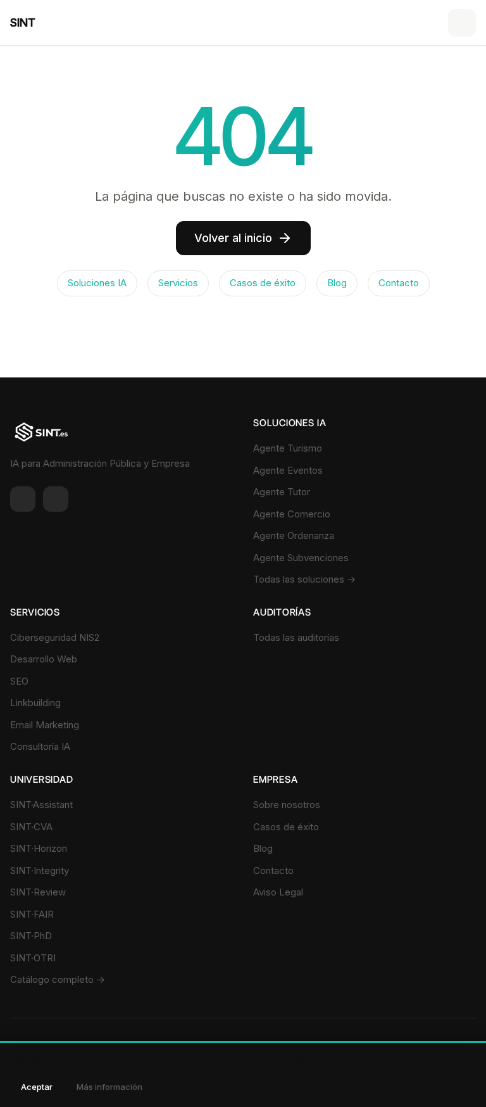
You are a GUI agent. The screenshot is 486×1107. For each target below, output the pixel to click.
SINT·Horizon (38, 848)
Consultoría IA (40, 746)
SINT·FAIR (32, 914)
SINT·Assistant (41, 805)
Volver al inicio (233, 237)
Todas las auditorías (296, 637)
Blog (337, 283)
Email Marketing (44, 725)
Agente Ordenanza (293, 535)
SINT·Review (38, 892)
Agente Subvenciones (301, 558)
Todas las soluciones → (304, 579)
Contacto (398, 283)
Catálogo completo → (57, 979)
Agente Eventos (288, 470)
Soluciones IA (97, 283)
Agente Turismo (287, 448)
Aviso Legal (278, 892)
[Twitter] (55, 499)
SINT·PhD (31, 936)
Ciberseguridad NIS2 (54, 637)
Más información (109, 1087)
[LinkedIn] (22, 499)
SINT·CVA (31, 827)
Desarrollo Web (43, 659)
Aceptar (37, 1087)
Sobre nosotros (286, 805)
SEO (19, 681)
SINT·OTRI (33, 958)
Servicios (178, 283)
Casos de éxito (263, 283)
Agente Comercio (291, 514)
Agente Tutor (281, 492)
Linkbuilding (35, 703)
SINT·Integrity (39, 870)
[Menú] (462, 23)
